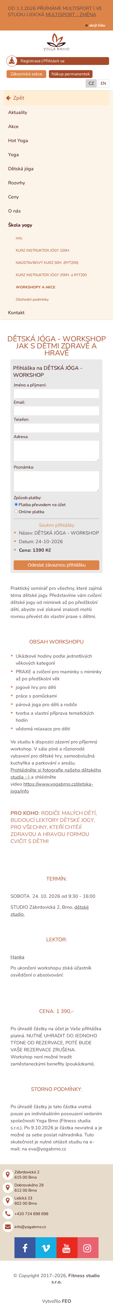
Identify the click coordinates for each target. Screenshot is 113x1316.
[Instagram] (88, 1247)
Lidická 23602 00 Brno (25, 1201)
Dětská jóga (21, 169)
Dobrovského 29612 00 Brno (29, 1187)
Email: (19, 402)
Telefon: (21, 419)
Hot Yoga (18, 140)
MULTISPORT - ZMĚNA (71, 14)
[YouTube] (67, 1247)
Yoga (13, 154)
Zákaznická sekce (26, 74)
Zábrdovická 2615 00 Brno (26, 1174)
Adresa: (21, 437)
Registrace (30, 61)
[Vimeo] (45, 1247)
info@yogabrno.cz (30, 1226)
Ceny (13, 197)
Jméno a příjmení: (30, 385)
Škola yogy (20, 225)
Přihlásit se (54, 61)
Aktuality (17, 112)
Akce (13, 126)
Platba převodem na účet (42, 505)
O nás (14, 211)
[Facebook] (24, 1247)
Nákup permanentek (71, 74)
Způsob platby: (28, 498)
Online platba (31, 512)
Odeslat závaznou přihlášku (57, 565)
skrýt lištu (97, 25)
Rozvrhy (16, 183)
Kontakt (16, 313)
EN (103, 83)
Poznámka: (24, 467)
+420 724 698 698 (31, 1213)
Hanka (17, 957)
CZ (91, 83)
